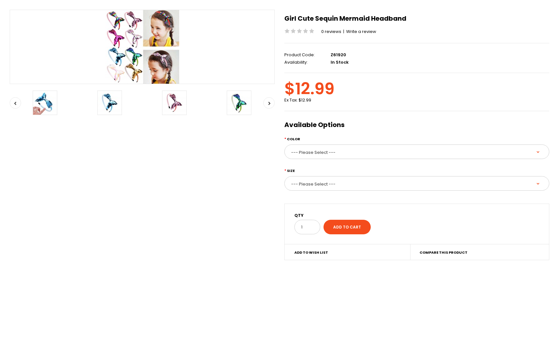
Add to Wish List (311, 252)
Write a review (361, 31)
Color (293, 139)
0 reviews (331, 31)
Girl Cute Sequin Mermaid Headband (345, 18)
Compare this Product (443, 252)
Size (291, 170)
